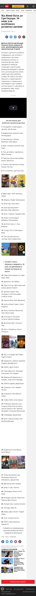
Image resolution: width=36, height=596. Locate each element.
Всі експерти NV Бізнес (29, 591)
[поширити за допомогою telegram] (15, 36)
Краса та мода (10, 10)
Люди (22, 10)
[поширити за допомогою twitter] (11, 36)
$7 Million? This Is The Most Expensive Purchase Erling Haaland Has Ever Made (19, 562)
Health (18, 10)
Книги (7, 536)
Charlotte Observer (8, 91)
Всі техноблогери (5, 591)
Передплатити (18, 6)
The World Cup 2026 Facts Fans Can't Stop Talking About (19, 569)
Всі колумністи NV (19, 589)
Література (13, 536)
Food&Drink (28, 10)
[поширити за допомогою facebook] (6, 36)
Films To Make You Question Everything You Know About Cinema (19, 554)
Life (2, 10)
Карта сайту (9, 589)
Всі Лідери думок (30, 589)
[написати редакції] (19, 36)
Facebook (8, 533)
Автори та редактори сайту (8, 593)
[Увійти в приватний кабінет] (28, 6)
